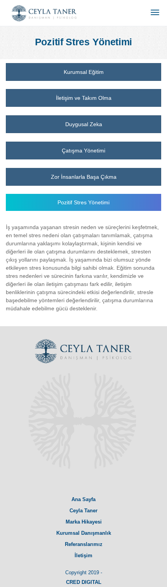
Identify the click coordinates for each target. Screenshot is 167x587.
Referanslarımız (84, 544)
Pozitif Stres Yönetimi (83, 202)
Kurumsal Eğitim (84, 72)
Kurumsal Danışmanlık (83, 533)
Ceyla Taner (83, 510)
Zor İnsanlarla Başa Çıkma (84, 177)
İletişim (83, 555)
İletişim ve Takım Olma (83, 98)
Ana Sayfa (83, 499)
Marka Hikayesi (84, 522)
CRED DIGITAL (83, 582)
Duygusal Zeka (83, 124)
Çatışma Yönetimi (83, 150)
